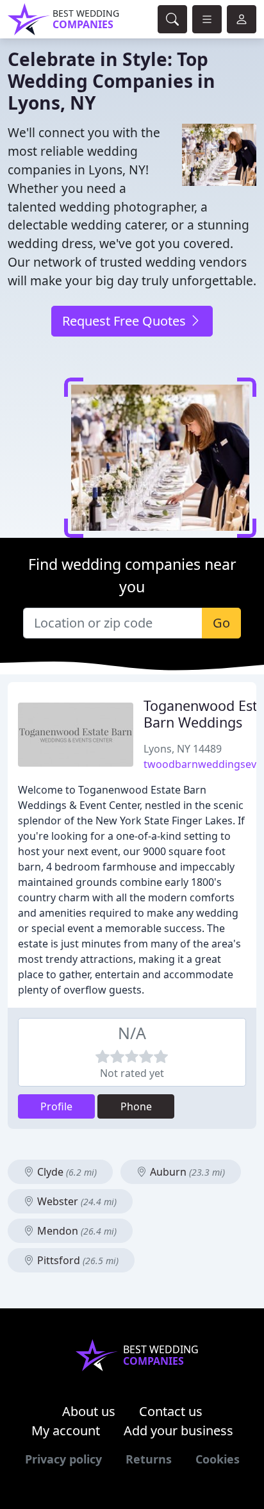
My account (65, 1430)
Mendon (76, 1231)
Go (221, 622)
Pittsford (77, 1260)
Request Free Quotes (125, 320)
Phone (136, 1106)
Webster (76, 1201)
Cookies (217, 1459)
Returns (149, 1459)
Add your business (178, 1430)
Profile (56, 1106)
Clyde (66, 1172)
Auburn (186, 1172)
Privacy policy (63, 1459)
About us (88, 1411)
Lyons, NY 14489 (183, 749)
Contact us (170, 1411)
